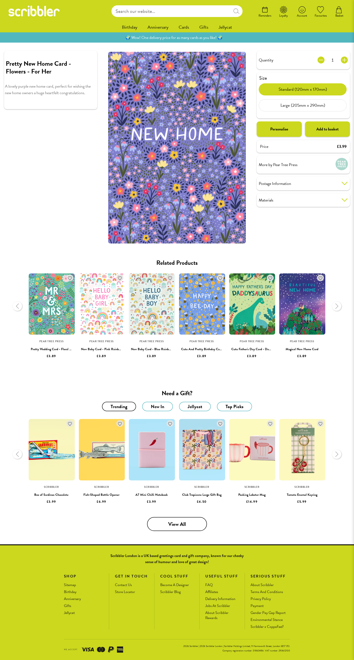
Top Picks (234, 406)
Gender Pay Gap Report (268, 612)
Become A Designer (174, 585)
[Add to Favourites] (70, 278)
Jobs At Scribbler (217, 605)
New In (157, 406)
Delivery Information (220, 598)
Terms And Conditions (267, 591)
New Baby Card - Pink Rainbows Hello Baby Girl (112, 349)
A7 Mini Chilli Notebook (151, 494)
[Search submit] (236, 11)
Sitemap (70, 585)
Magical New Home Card (302, 349)
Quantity (266, 60)
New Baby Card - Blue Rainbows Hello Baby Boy (162, 349)
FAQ (209, 585)
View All (177, 524)
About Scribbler (262, 585)
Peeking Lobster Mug (252, 494)
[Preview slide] (17, 306)
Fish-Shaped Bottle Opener (101, 494)
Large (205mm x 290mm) (302, 105)
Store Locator (125, 591)
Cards (184, 27)
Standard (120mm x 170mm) (303, 89)
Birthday (129, 27)
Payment (257, 605)
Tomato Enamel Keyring (302, 494)
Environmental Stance (267, 619)
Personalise (279, 129)
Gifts (203, 27)
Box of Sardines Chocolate (51, 494)
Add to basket (327, 129)
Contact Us (123, 585)
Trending (119, 406)
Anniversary (158, 27)
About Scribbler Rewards (216, 615)
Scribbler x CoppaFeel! (267, 626)
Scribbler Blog (170, 591)
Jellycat (225, 27)
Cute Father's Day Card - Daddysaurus (256, 349)
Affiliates (211, 591)
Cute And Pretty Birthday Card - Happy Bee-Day (213, 349)
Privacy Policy (261, 598)
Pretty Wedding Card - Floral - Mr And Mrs (59, 349)
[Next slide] (336, 306)
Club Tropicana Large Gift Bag (201, 494)
